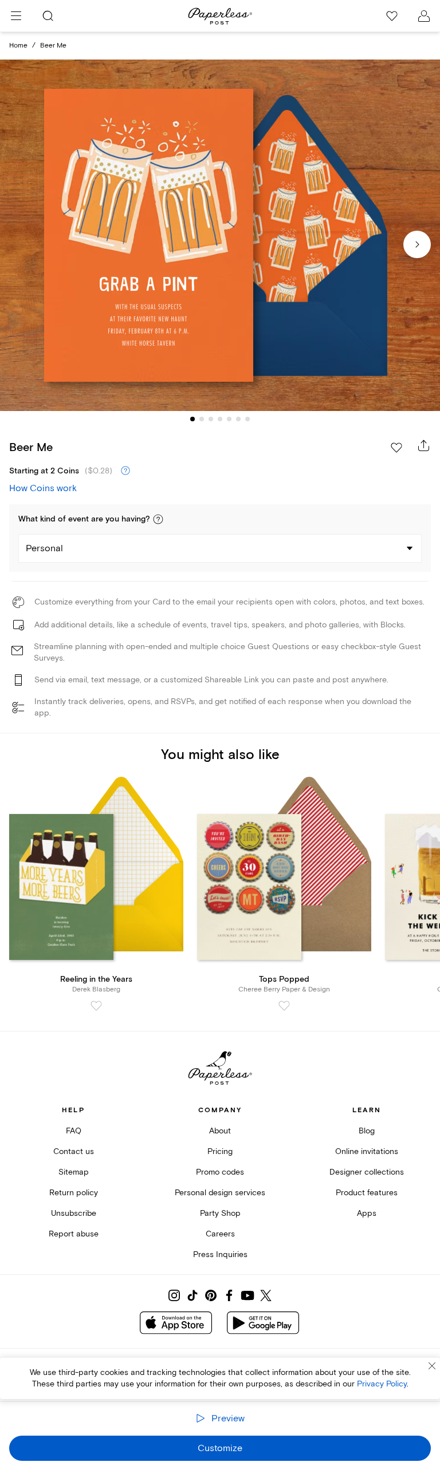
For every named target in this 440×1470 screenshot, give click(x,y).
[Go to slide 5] (229, 419)
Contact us (73, 1151)
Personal (44, 548)
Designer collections (366, 1172)
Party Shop (220, 1213)
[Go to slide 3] (211, 419)
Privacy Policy (382, 1384)
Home (18, 45)
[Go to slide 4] (220, 419)
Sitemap (73, 1172)
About (220, 1131)
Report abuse (74, 1234)
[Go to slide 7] (247, 419)
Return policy (73, 1193)
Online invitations (366, 1151)
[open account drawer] (424, 16)
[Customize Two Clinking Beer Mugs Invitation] (220, 236)
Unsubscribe (73, 1213)
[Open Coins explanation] (125, 471)
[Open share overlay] (424, 445)
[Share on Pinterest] (211, 1295)
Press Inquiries (220, 1254)
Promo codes (220, 1172)
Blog (367, 1131)
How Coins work (43, 488)
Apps (366, 1213)
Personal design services (220, 1193)
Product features (367, 1193)
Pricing (220, 1151)
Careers (220, 1234)
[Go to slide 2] (201, 419)
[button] (158, 519)
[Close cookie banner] (432, 1366)
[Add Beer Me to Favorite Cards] (396, 448)
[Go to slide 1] (192, 419)
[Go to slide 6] (238, 419)
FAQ (73, 1131)
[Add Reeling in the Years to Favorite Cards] (96, 1006)
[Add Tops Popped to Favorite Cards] (284, 1006)
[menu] (16, 16)
